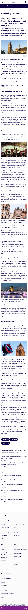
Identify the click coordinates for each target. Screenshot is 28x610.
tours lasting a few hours (10, 176)
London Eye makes (17, 271)
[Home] (14, 2)
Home (2, 9)
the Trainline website (8, 107)
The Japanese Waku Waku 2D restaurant (11, 231)
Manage (13, 6)
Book (8, 6)
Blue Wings (7, 9)
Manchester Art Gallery (6, 241)
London (14, 98)
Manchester (4, 98)
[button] (2, 2)
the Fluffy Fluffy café (12, 227)
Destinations (13, 9)
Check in (18, 6)
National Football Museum (12, 186)
